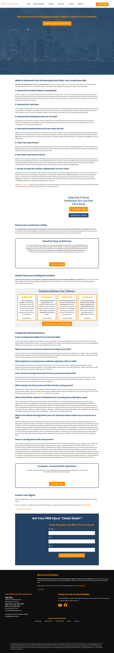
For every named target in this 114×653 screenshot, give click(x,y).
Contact (71, 4)
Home (28, 4)
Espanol (80, 4)
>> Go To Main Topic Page (23, 509)
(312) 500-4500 (80, 585)
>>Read (39, 589)
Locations (51, 4)
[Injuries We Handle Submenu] (45, 4)
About (69, 621)
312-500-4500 (25, 184)
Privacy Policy (60, 621)
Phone (50, 545)
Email (50, 537)
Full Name (51, 529)
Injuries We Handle (38, 4)
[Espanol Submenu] (84, 4)
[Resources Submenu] (65, 4)
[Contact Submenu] (75, 4)
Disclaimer (38, 621)
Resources (61, 4)
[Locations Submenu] (55, 4)
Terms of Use (49, 621)
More (42, 589)
